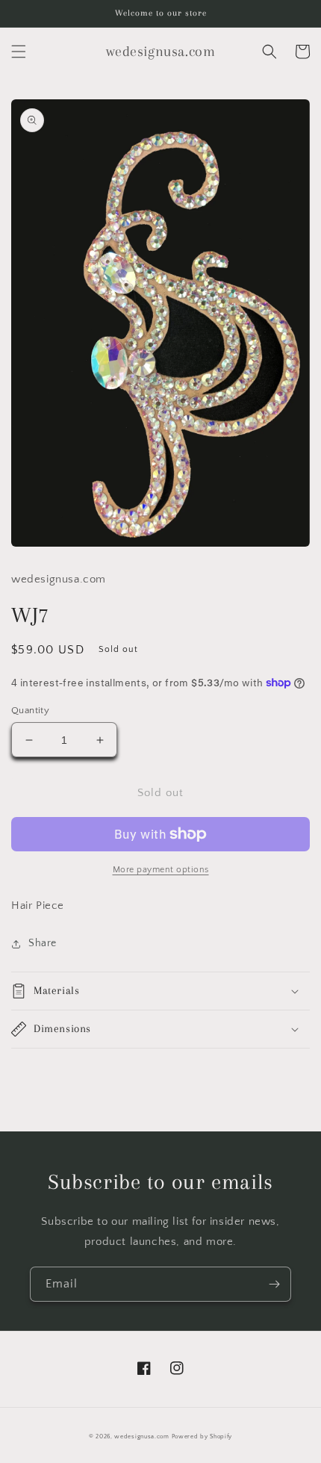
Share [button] (42, 943)
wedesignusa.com (141, 1436)
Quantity (30, 710)
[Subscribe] (274, 1284)
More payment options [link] (161, 870)
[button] (18, 51)
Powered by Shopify (202, 1436)
